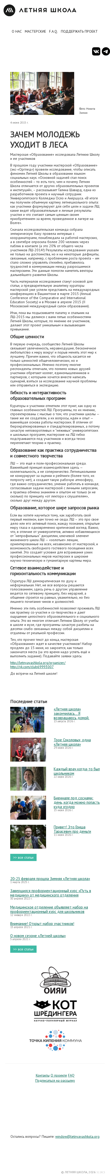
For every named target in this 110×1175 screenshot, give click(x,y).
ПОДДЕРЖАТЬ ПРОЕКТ (79, 31)
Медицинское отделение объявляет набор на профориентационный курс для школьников (49, 909)
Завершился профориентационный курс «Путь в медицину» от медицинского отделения (50, 893)
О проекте (59, 1075)
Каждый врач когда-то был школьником (77, 771)
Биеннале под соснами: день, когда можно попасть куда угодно (77, 802)
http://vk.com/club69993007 (32, 666)
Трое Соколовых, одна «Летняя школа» (72, 742)
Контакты (43, 1075)
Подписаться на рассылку (55, 1080)
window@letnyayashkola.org (77, 1136)
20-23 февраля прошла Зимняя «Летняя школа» (50, 878)
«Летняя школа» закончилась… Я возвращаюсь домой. (71, 713)
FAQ (71, 1075)
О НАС (17, 31)
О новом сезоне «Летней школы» (38, 935)
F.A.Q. (53, 31)
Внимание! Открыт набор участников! (42, 923)
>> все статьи (23, 857)
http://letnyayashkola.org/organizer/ (37, 662)
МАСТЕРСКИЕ (35, 31)
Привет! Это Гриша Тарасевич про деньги (72, 829)
